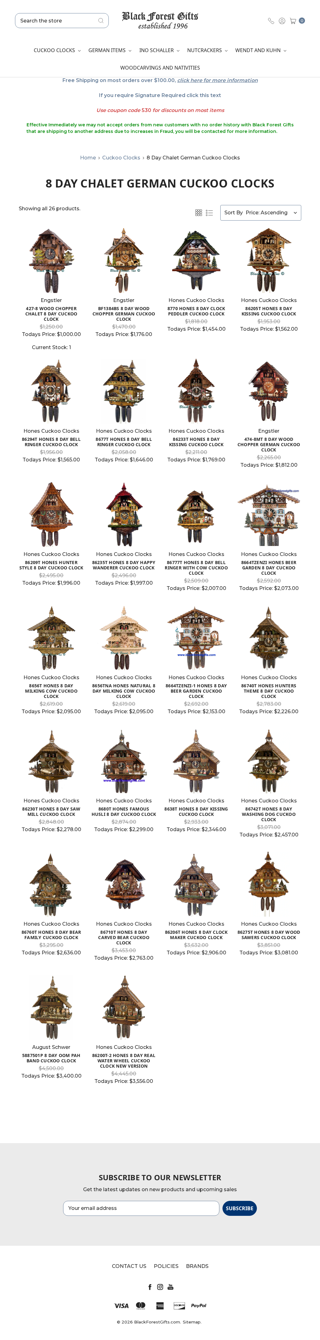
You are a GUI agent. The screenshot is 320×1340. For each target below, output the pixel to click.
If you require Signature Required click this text (160, 95)
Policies (166, 1266)
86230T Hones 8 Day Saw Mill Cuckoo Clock (51, 811)
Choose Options (51, 281)
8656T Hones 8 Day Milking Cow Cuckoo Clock (51, 691)
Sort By (233, 213)
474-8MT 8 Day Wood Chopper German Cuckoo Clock (269, 444)
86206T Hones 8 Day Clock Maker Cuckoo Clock (196, 934)
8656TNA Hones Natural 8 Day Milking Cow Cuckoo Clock (123, 691)
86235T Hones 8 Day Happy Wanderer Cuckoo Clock (124, 565)
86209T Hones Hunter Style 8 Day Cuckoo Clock (51, 565)
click (183, 80)
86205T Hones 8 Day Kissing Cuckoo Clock (269, 311)
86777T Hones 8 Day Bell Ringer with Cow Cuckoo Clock (196, 567)
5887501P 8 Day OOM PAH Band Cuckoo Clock (51, 1058)
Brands (197, 1266)
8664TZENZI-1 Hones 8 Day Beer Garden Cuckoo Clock (196, 691)
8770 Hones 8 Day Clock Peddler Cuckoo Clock (196, 311)
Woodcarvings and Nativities (160, 67)
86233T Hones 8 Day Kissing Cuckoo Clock (196, 441)
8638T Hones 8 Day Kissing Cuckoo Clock (196, 811)
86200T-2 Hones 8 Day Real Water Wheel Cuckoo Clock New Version (123, 1060)
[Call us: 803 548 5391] (271, 20)
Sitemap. (192, 1321)
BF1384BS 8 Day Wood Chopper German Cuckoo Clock (123, 313)
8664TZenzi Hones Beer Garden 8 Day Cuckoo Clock (268, 567)
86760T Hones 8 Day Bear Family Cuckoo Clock (51, 934)
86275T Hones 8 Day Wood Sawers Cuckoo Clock (269, 934)
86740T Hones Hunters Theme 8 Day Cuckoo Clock (268, 691)
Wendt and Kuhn (258, 50)
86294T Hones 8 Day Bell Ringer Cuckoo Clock (51, 441)
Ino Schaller (157, 50)
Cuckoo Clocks (55, 50)
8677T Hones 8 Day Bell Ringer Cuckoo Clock (124, 441)
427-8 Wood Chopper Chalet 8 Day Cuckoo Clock (51, 313)
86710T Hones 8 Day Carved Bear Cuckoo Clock (123, 937)
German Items (107, 50)
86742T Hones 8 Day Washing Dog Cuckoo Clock (269, 814)
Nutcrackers (205, 50)
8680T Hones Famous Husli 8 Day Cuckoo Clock (124, 811)
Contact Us (129, 1266)
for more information (230, 80)
